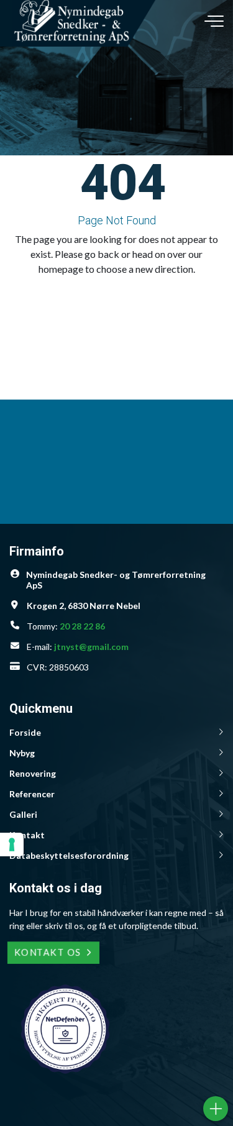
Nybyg (22, 753)
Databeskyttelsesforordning (69, 855)
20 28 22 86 (82, 626)
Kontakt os (47, 952)
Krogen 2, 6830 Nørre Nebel (83, 605)
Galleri (23, 814)
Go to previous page (112, 296)
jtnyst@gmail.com (91, 646)
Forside (25, 732)
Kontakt (27, 835)
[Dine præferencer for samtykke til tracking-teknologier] (12, 844)
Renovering (32, 773)
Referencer (32, 794)
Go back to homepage (112, 317)
